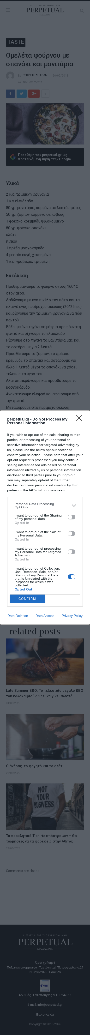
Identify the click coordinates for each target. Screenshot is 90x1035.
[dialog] (45, 517)
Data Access (45, 616)
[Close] (80, 419)
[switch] (71, 517)
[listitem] (45, 505)
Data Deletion (17, 616)
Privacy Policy (72, 616)
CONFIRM (27, 599)
